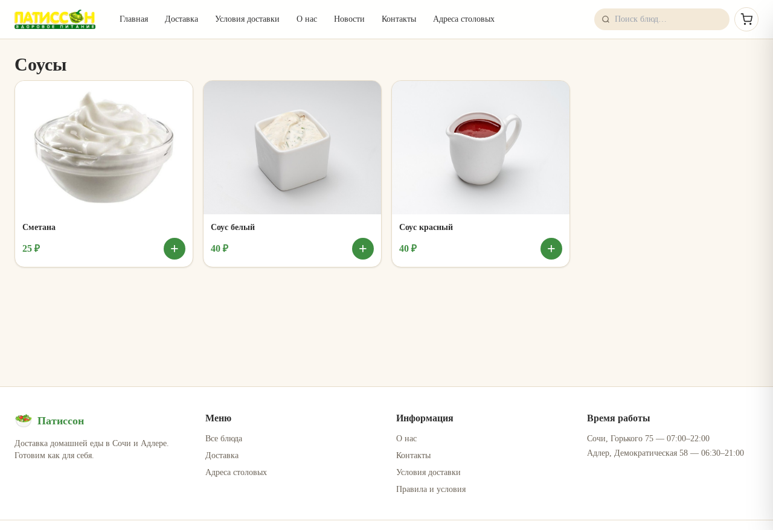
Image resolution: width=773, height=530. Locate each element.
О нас (307, 19)
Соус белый (233, 227)
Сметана (39, 227)
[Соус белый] (292, 147)
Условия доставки (247, 19)
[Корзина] (746, 19)
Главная (134, 19)
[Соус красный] (480, 147)
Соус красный (426, 227)
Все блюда (223, 438)
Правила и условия (431, 489)
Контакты (399, 19)
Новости (349, 19)
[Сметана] (104, 147)
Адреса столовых (464, 19)
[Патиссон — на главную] (54, 19)
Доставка (181, 19)
